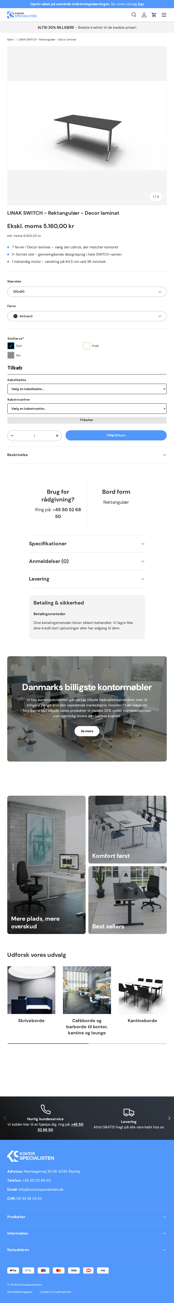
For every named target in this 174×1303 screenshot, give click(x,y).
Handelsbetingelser (19, 1292)
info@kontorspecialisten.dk (40, 1189)
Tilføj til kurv (116, 435)
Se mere (87, 731)
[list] (87, 125)
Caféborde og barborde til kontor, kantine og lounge (87, 1027)
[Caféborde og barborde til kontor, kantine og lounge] (87, 990)
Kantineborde (142, 1020)
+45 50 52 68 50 (36, 1180)
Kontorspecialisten (30, 1285)
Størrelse (14, 281)
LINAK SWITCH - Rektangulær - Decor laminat (47, 39)
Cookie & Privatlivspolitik (55, 1292)
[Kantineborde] (143, 990)
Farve (11, 306)
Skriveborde (31, 1020)
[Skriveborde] (31, 990)
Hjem (10, 39)
